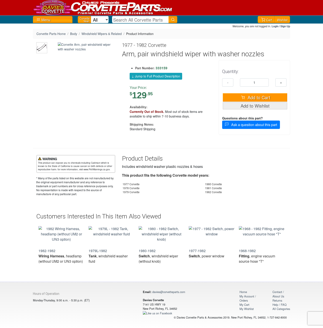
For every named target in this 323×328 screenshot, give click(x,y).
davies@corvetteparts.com (168, 292)
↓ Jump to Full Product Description (156, 76)
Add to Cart (258, 97)
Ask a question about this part (253, 124)
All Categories (281, 309)
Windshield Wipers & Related (102, 33)
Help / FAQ (279, 304)
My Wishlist (247, 309)
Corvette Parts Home (51, 33)
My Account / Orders (248, 298)
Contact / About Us (278, 294)
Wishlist (282, 20)
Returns (277, 300)
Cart (269, 20)
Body (73, 33)
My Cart (244, 304)
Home (243, 292)
